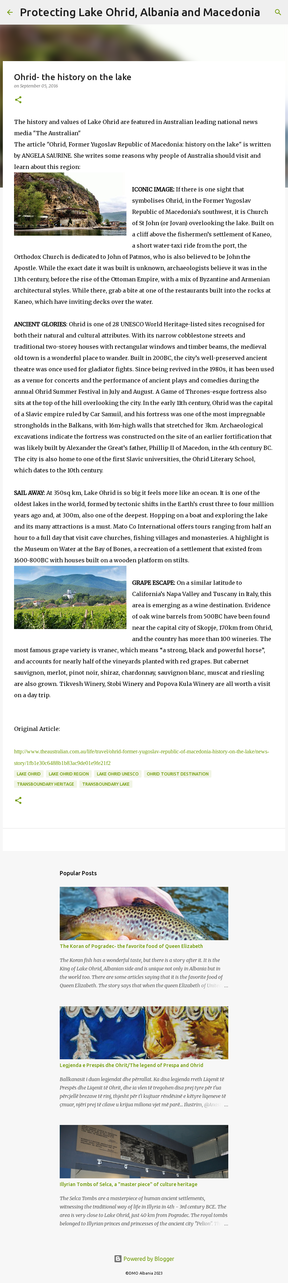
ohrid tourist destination (178, 774)
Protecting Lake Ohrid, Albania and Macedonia (140, 12)
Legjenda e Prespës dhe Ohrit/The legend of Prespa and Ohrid (131, 1065)
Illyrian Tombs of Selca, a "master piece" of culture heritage (128, 1184)
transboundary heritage (45, 784)
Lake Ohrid (29, 774)
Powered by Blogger (148, 1259)
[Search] (270, 12)
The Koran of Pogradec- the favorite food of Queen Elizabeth (131, 946)
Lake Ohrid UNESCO (118, 774)
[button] (18, 100)
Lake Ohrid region (69, 774)
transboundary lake (106, 784)
